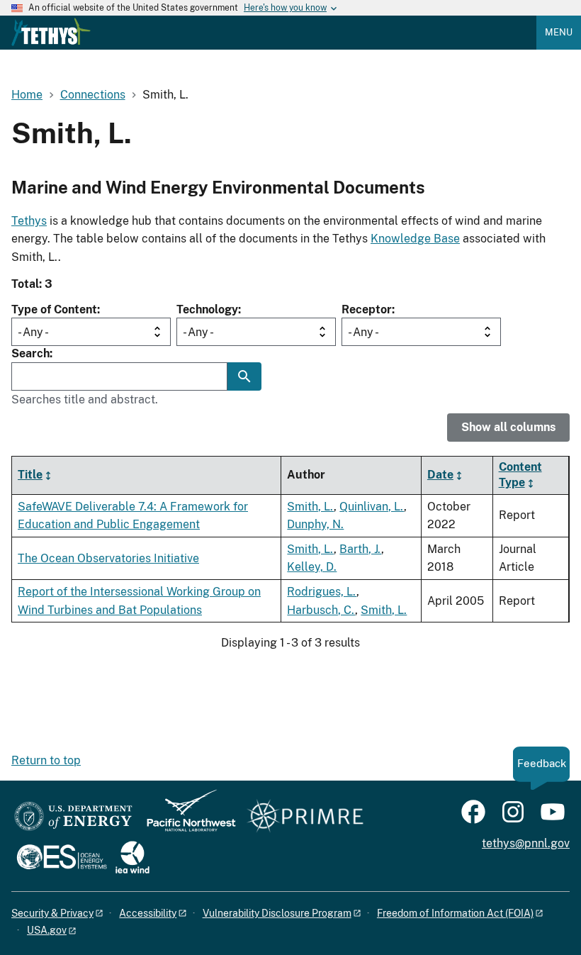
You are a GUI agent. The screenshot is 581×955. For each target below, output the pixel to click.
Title (30, 474)
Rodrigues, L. (321, 591)
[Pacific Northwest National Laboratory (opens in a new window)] (185, 817)
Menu (558, 32)
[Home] (51, 32)
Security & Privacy (52, 913)
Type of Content (54, 309)
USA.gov (47, 930)
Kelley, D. (312, 567)
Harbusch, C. (321, 610)
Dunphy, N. (315, 524)
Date (440, 474)
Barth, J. (360, 549)
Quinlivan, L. (371, 506)
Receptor (367, 309)
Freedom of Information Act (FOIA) (455, 913)
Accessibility (147, 913)
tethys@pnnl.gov (526, 843)
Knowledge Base (415, 238)
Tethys (29, 221)
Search (30, 353)
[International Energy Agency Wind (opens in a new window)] (132, 858)
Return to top (46, 760)
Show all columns (508, 427)
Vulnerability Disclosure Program (277, 913)
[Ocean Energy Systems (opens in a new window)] (62, 858)
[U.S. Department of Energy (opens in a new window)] (73, 817)
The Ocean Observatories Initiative (108, 558)
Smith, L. (310, 506)
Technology (207, 309)
